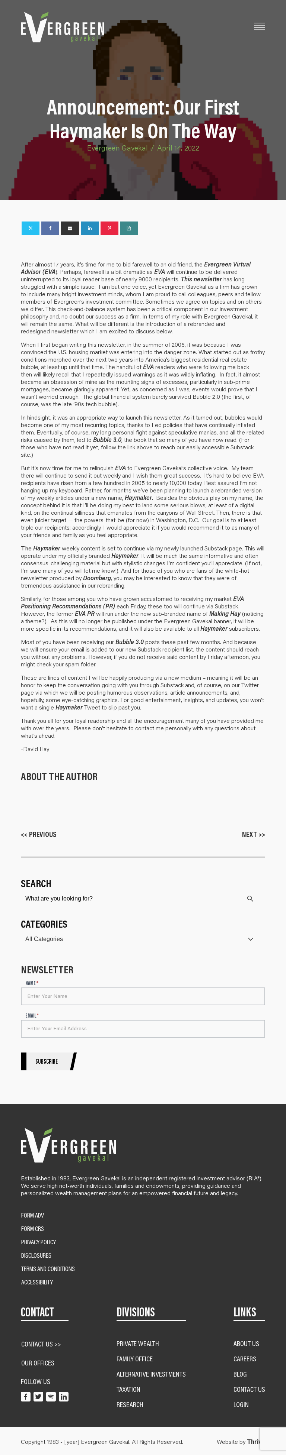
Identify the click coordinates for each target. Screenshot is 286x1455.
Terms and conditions (48, 1269)
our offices (37, 1362)
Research (130, 1404)
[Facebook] (50, 228)
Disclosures (36, 1255)
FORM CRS (32, 1228)
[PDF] (129, 228)
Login (241, 1404)
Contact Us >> (41, 1343)
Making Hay (225, 613)
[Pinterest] (109, 228)
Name (31, 983)
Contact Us (249, 1389)
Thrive (256, 1442)
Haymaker (138, 497)
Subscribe (46, 1061)
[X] (30, 228)
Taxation (128, 1389)
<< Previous (39, 834)
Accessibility (37, 1282)
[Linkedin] (90, 228)
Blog (240, 1373)
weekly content (66, 548)
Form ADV (32, 1215)
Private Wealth (138, 1343)
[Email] (70, 228)
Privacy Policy (38, 1242)
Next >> (253, 834)
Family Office (135, 1358)
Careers (244, 1358)
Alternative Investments (151, 1373)
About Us (246, 1343)
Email (32, 1016)
